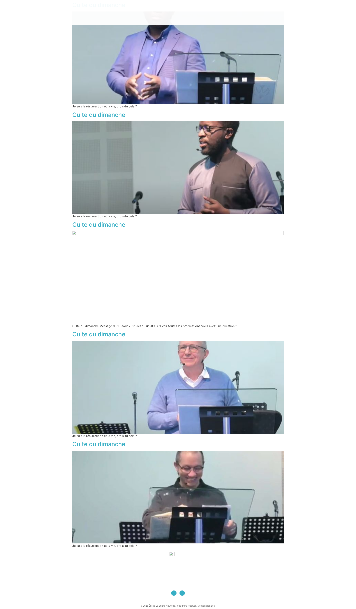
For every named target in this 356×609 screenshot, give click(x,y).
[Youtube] (174, 593)
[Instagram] (182, 593)
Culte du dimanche (98, 114)
